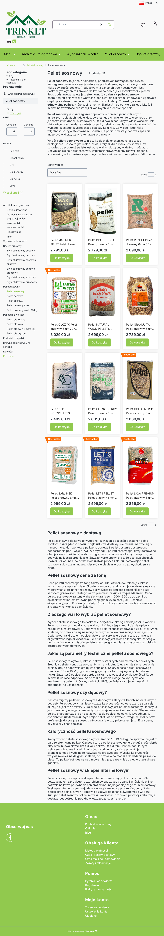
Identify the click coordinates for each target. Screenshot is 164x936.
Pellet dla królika (16, 319)
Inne (9, 236)
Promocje (8, 356)
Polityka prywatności (98, 889)
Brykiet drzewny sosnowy (21, 277)
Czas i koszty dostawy (100, 854)
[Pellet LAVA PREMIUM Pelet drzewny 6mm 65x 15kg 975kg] (140, 465)
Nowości (8, 351)
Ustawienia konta (96, 911)
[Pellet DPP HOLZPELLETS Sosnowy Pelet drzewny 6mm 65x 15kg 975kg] (64, 380)
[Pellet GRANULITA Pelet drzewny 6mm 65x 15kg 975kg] (140, 296)
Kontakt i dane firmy (98, 824)
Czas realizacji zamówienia (102, 858)
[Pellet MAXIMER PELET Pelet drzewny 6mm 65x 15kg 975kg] (64, 211)
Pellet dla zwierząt (13, 314)
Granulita (15, 178)
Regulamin (92, 885)
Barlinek (14, 150)
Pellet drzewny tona (18, 305)
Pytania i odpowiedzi (98, 881)
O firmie (90, 828)
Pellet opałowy (15, 300)
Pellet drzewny (34, 65)
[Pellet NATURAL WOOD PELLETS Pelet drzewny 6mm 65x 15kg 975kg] (102, 296)
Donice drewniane (17, 209)
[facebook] (10, 837)
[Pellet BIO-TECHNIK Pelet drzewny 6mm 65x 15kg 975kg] (102, 211)
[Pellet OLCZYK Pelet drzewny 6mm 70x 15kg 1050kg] (64, 296)
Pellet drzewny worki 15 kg (22, 310)
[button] (109, 24)
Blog (88, 832)
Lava (12, 185)
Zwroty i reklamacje (98, 863)
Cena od (11, 124)
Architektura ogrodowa (16, 205)
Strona (144, 174)
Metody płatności (96, 850)
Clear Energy (17, 157)
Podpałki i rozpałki (13, 338)
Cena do (28, 124)
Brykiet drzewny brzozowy (22, 282)
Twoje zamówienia (97, 907)
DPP (12, 164)
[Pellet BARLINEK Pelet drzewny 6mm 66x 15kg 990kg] (64, 465)
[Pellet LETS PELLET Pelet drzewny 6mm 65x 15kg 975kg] (102, 465)
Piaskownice (14, 231)
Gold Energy (16, 171)
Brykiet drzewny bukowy (21, 255)
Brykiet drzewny (12, 245)
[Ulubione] (143, 25)
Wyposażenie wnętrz (15, 241)
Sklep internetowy (80, 931)
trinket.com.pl (14, 65)
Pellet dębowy (15, 295)
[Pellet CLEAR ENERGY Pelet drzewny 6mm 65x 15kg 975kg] (102, 380)
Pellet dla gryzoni (16, 333)
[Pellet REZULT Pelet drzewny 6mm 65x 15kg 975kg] (140, 211)
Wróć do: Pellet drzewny (21, 93)
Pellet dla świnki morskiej (21, 328)
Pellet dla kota (15, 324)
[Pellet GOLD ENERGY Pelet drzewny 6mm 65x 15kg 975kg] (140, 380)
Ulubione (91, 915)
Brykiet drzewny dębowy (21, 250)
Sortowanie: (55, 164)
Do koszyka (62, 258)
